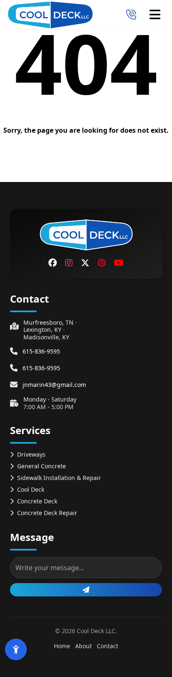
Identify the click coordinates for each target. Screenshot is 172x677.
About (83, 646)
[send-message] (86, 589)
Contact (107, 646)
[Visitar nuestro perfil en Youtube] (119, 263)
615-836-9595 (41, 351)
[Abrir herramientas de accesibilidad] (16, 649)
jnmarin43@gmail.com (54, 385)
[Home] (50, 14)
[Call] (131, 14)
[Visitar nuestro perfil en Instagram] (69, 263)
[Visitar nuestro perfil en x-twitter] (85, 263)
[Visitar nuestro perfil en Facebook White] (52, 263)
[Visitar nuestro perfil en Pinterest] (102, 263)
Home (62, 646)
